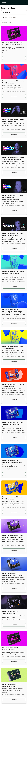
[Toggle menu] (25, 2)
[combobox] (14, 12)
